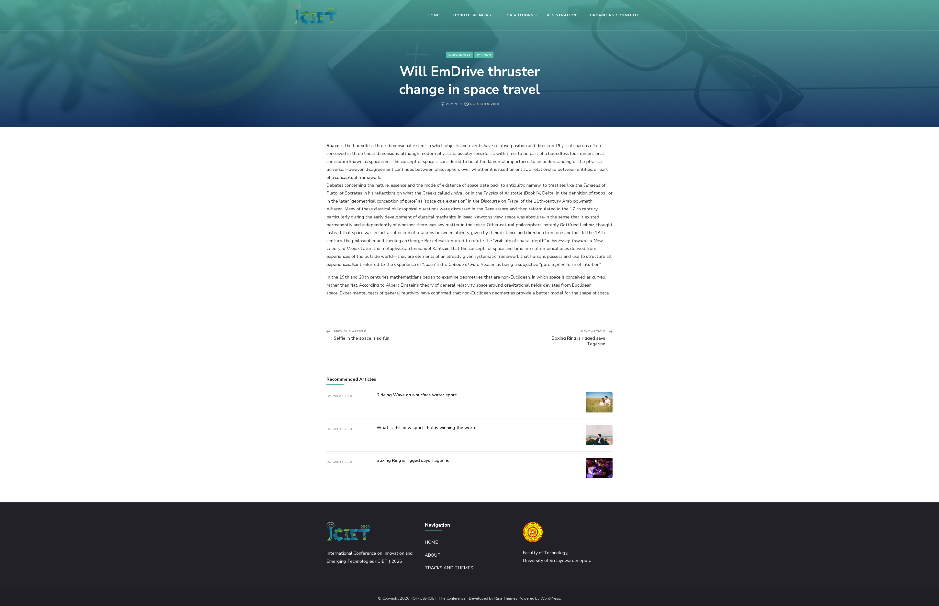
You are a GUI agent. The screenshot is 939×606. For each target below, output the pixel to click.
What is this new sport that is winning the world (427, 428)
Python (484, 55)
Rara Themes (505, 598)
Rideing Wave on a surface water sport (417, 395)
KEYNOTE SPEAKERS (472, 15)
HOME (433, 15)
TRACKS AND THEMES (449, 568)
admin (451, 104)
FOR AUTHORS (518, 15)
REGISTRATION (561, 15)
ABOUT (433, 555)
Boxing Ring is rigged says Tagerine (413, 460)
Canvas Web (459, 55)
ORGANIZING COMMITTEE (614, 15)
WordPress (550, 598)
